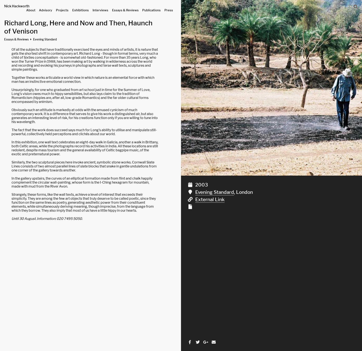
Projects (62, 10)
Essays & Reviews (125, 10)
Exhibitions (80, 10)
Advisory (45, 10)
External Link (210, 199)
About (30, 10)
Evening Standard (214, 192)
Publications (151, 10)
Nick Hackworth (16, 6)
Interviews (100, 10)
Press (168, 10)
